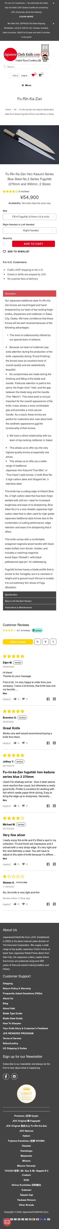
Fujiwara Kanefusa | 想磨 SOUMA (26, 1140)
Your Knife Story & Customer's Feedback (25, 1028)
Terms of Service (12, 1038)
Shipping (8, 983)
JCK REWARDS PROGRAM (18, 1033)
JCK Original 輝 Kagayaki (26, 1120)
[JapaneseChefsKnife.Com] (26, 53)
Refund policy (10, 1043)
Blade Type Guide (12, 1013)
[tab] (29, 293)
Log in (24, 75)
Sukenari (26, 1190)
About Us (8, 998)
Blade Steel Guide (12, 1018)
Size (5, 210)
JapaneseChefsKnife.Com (35, 1211)
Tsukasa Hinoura (26, 1200)
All (15, 109)
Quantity (7, 238)
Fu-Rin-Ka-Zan (29, 98)
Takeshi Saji (26, 1195)
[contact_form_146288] (7, 1222)
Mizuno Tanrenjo (26, 1165)
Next (53, 147)
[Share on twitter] (54, 699)
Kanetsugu (26, 1150)
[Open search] (37, 642)
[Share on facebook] (48, 699)
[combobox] (26, 66)
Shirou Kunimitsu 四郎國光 (26, 1185)
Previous (6, 147)
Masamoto (26, 1155)
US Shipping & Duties (15, 1048)
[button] (11, 191)
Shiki (26, 1180)
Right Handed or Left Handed (18, 224)
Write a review (18, 642)
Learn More (26, 16)
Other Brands (26, 1205)
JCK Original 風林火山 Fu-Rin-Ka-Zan (26, 1125)
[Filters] (45, 642)
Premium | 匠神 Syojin (26, 1115)
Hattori (26, 1135)
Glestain (26, 1145)
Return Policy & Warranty (17, 988)
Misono (26, 1160)
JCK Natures (26, 1130)
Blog (5, 1003)
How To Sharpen (12, 1023)
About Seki (9, 1008)
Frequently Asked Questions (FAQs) (22, 993)
